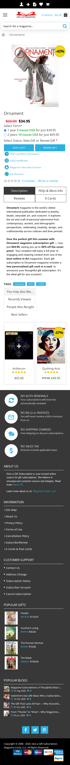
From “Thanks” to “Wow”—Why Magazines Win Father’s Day (36, 712)
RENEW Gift (50, 147)
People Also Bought (20, 307)
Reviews (19, 198)
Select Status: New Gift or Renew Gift (30, 141)
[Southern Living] (11, 633)
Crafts (41, 283)
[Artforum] (19, 345)
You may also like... (20, 292)
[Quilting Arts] (51, 345)
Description (19, 191)
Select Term (12, 126)
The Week (26, 657)
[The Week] (11, 662)
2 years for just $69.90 (33, 135)
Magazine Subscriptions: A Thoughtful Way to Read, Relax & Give (36, 687)
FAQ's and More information (24, 153)
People (24, 613)
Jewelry (19, 283)
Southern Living (29, 628)
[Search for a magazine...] (64, 26)
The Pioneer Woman (32, 643)
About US (18, 484)
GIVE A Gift (19, 147)
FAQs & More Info (50, 191)
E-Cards (50, 198)
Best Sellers (19, 314)
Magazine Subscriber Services (25, 167)
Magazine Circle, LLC (44, 491)
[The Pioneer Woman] (11, 647)
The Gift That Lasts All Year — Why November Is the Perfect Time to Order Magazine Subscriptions (36, 703)
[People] (11, 618)
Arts (30, 283)
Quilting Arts (51, 368)
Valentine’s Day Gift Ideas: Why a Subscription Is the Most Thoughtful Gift (36, 695)
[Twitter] (35, 730)
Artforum (19, 368)
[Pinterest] (44, 730)
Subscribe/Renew (19, 160)
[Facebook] (25, 730)
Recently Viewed (19, 299)
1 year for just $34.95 (31, 130)
